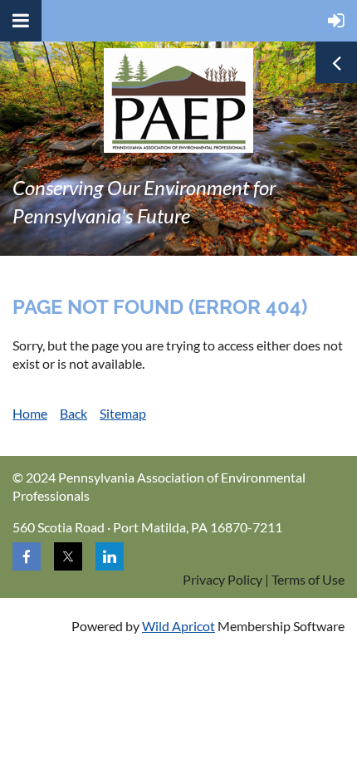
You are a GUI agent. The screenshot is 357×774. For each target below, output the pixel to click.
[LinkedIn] (109, 556)
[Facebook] (26, 556)
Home (29, 413)
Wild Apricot (178, 626)
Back (73, 413)
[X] (68, 556)
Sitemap (123, 413)
